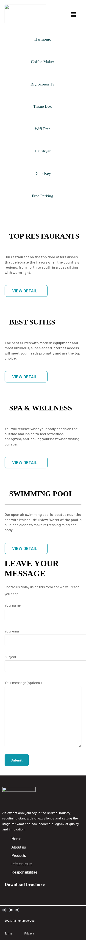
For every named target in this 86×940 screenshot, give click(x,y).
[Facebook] (11, 910)
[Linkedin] (4, 910)
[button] (68, 15)
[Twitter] (17, 910)
